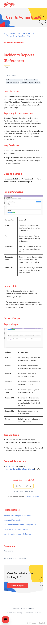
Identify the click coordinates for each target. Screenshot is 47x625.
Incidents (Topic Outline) (13, 520)
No (29, 486)
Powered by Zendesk (37, 623)
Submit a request (32, 496)
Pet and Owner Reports (15, 36)
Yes (19, 486)
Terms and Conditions (33, 612)
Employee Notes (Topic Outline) (16, 529)
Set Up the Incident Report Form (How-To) (20, 524)
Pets (28, 36)
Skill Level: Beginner (12, 83)
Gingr (6, 33)
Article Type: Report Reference (30, 83)
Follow (7, 67)
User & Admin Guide (17, 33)
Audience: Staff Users (31, 80)
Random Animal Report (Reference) (17, 515)
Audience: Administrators (14, 80)
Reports (31, 33)
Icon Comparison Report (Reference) (17, 534)
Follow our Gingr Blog (14, 612)
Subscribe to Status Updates (23, 608)
